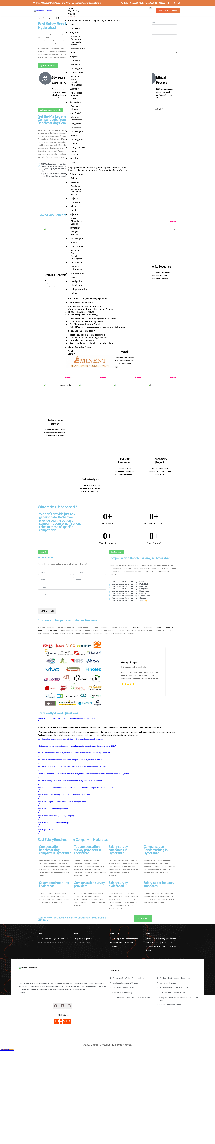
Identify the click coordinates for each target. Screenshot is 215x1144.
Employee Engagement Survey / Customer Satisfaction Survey (97, 170)
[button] (107, 720)
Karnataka (74, 102)
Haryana (74, 32)
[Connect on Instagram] (179, 2)
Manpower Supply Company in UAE (86, 321)
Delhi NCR (75, 28)
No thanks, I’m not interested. (51, 1141)
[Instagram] (69, 1006)
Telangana (74, 123)
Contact (71, 353)
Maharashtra (76, 72)
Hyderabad (76, 127)
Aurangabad (76, 84)
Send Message (47, 611)
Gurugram (76, 39)
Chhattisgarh (76, 139)
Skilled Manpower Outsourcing (83, 314)
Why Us (71, 13)
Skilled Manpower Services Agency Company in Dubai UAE (97, 327)
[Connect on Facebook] (168, 2)
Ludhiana (75, 60)
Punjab (73, 56)
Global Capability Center (79, 347)
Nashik (74, 82)
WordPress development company (146, 627)
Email (14, 1100)
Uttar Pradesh (76, 48)
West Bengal (75, 131)
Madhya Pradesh (78, 147)
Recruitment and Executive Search (84, 306)
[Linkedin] (62, 1006)
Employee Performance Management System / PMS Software (97, 167)
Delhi (72, 24)
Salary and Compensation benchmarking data (91, 343)
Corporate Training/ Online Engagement (87, 298)
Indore (74, 151)
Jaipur (73, 162)
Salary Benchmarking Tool (80, 330)
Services (72, 16)
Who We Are (73, 11)
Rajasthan (74, 158)
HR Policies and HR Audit (81, 302)
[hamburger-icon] (150, 8)
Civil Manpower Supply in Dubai (85, 324)
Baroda (74, 95)
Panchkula (76, 42)
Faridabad (75, 36)
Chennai (75, 117)
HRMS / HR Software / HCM (81, 312)
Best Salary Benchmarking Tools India (87, 334)
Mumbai (75, 76)
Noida (74, 52)
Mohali (74, 44)
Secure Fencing (123, 875)
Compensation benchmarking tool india (88, 337)
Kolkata (74, 135)
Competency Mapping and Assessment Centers (90, 309)
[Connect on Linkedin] (174, 2)
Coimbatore (76, 119)
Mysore (74, 109)
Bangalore (76, 106)
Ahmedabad (76, 92)
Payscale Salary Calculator (82, 340)
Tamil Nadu (75, 113)
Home (70, 8)
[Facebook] (56, 1006)
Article (71, 351)
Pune (73, 79)
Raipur (74, 143)
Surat (73, 98)
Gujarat (73, 88)
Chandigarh (75, 64)
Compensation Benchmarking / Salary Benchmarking (93, 20)
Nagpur (74, 154)
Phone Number (18, 1110)
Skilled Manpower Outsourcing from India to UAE (93, 318)
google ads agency (51, 630)
